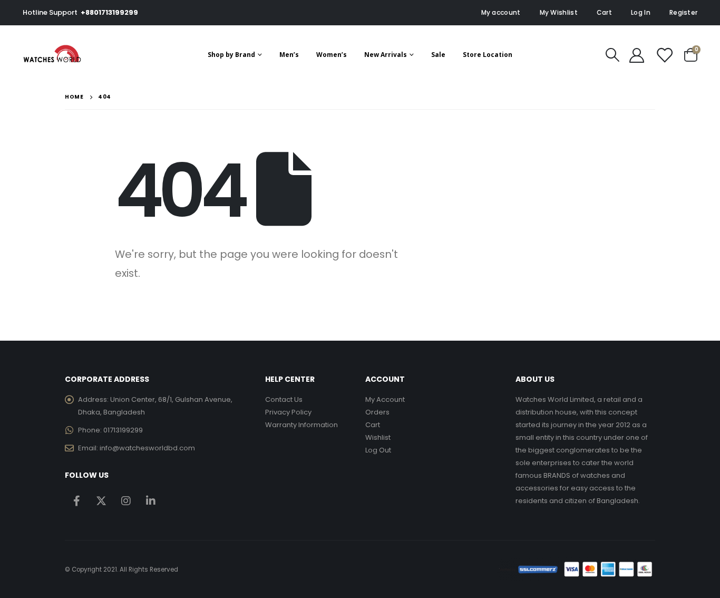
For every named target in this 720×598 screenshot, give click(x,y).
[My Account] (637, 54)
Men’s (289, 54)
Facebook (76, 500)
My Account (385, 399)
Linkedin (150, 500)
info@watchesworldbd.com (147, 448)
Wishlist (378, 437)
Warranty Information (301, 425)
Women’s (331, 54)
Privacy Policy (288, 412)
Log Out (378, 450)
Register (683, 12)
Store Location (487, 54)
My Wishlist (559, 12)
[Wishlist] (664, 54)
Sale (438, 54)
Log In (640, 12)
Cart (604, 12)
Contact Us (284, 399)
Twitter (101, 500)
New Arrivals (385, 54)
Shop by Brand (231, 54)
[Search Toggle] (612, 55)
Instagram (126, 500)
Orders (377, 412)
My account (501, 12)
